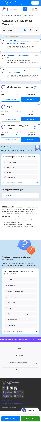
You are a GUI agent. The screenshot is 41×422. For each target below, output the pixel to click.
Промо (36, 41)
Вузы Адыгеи (17, 15)
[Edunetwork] (4, 9)
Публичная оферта (7, 401)
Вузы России (6, 15)
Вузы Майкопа (28, 15)
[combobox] (17, 9)
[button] (20, 349)
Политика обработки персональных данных (14, 403)
